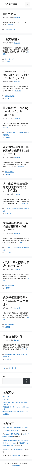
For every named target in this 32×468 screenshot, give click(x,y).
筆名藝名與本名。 (13, 336)
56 (10, 368)
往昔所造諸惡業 (9, 285)
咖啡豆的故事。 (19, 449)
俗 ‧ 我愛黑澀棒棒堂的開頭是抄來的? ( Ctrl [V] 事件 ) (15, 187)
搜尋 (3, 376)
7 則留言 (7, 174)
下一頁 (15, 368)
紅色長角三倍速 (9, 4)
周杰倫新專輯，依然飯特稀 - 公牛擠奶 (16, 428)
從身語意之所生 (9, 59)
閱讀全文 (11, 24)
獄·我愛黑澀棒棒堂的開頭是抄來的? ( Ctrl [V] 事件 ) (15, 150)
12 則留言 (8, 359)
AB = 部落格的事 (10, 30)
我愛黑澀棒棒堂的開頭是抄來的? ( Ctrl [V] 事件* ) (15, 226)
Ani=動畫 (8, 208)
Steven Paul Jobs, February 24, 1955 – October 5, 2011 (15, 74)
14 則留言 (8, 213)
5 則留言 (7, 137)
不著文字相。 (11, 39)
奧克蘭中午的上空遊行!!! (12, 430)
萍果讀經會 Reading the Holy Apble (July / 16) (15, 111)
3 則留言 (7, 61)
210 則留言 (8, 253)
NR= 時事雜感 (9, 172)
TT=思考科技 (21, 132)
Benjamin (7, 449)
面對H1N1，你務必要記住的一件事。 (15, 264)
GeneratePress (16, 465)
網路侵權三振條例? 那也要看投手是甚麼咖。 (15, 301)
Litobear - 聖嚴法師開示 (11, 434)
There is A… (10, 14)
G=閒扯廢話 (20, 354)
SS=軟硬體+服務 (10, 132)
